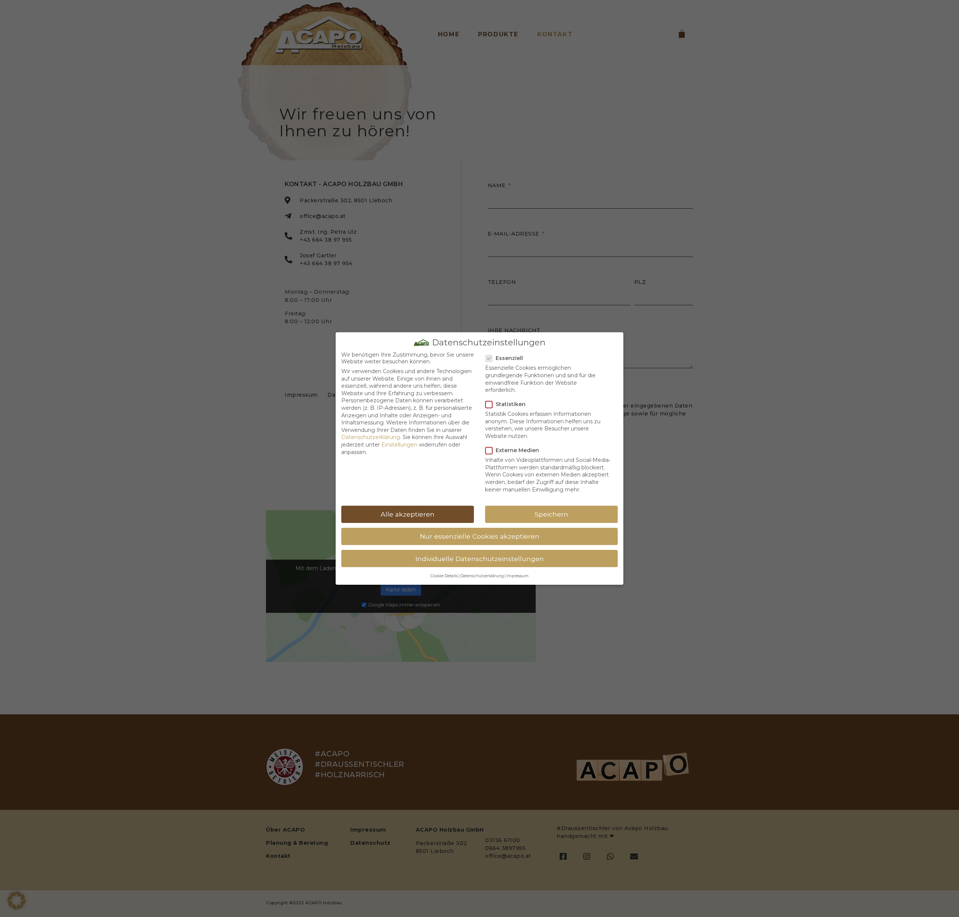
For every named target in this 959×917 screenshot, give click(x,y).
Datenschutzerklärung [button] (482, 575)
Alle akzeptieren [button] (408, 514)
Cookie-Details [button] (444, 575)
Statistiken (511, 404)
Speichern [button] (551, 514)
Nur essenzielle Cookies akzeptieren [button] (479, 536)
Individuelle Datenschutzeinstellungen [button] (479, 559)
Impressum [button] (517, 575)
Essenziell (509, 358)
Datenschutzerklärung (370, 437)
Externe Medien (517, 450)
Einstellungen (399, 444)
